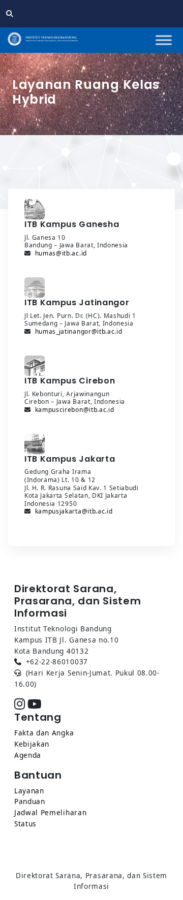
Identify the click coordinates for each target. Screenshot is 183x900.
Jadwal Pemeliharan (50, 812)
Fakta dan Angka (44, 732)
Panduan (29, 801)
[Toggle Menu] (164, 40)
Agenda (27, 755)
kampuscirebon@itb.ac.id (74, 409)
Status (25, 823)
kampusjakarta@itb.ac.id (74, 511)
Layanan (29, 790)
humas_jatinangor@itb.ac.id (79, 331)
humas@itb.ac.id (61, 253)
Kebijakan (31, 744)
